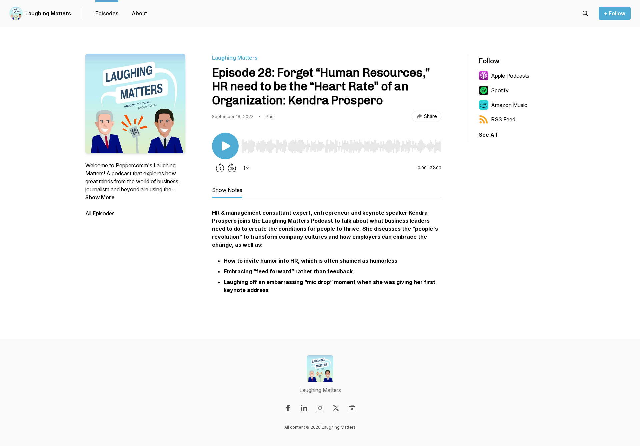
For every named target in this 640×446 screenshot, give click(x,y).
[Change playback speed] (246, 168)
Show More (100, 197)
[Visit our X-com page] (336, 408)
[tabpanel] (326, 255)
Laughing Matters (48, 13)
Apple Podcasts (510, 75)
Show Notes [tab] (227, 190)
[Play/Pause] (225, 146)
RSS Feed (503, 119)
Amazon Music (509, 105)
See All (488, 134)
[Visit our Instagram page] (320, 408)
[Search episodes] (585, 13)
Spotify (500, 90)
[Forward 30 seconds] (232, 168)
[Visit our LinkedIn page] (304, 408)
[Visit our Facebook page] (288, 408)
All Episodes (100, 213)
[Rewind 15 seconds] (220, 168)
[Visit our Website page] (352, 408)
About (139, 13)
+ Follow (614, 13)
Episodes (106, 13)
